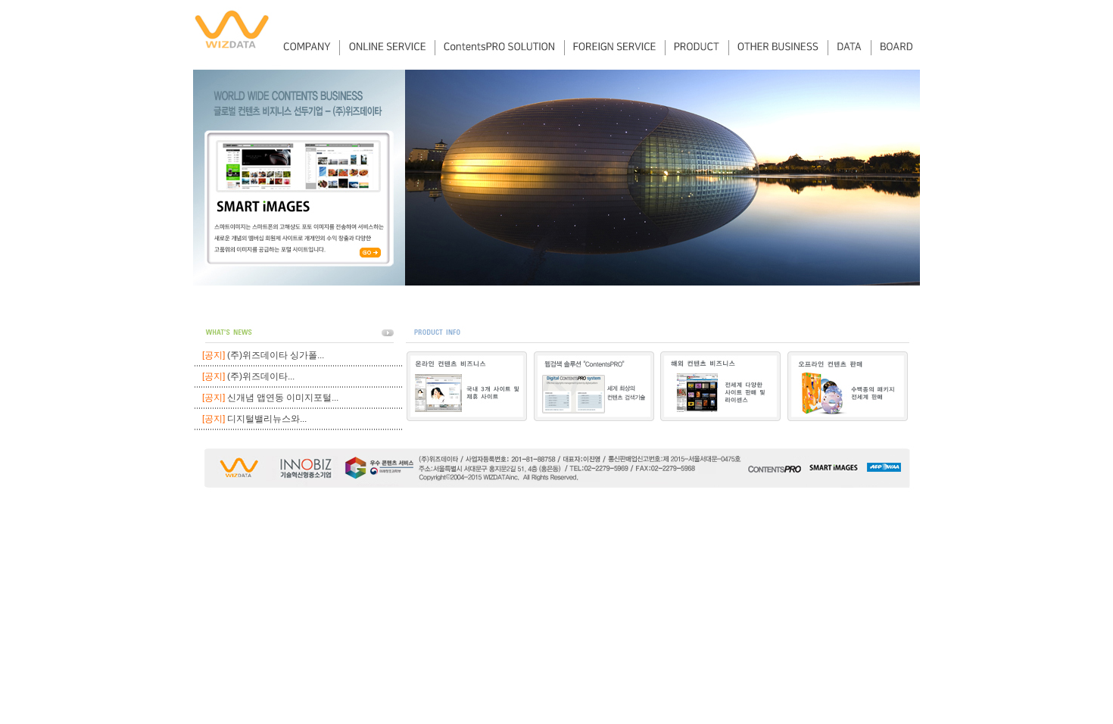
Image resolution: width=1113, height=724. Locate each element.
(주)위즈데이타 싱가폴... (275, 355)
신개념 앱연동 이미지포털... (282, 397)
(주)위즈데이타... (261, 376)
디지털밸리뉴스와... (267, 418)
